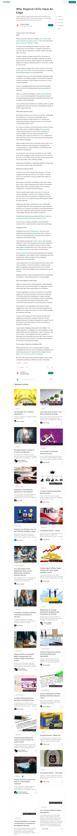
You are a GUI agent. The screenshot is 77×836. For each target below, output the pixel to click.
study (46, 192)
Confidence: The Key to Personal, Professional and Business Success (25, 615)
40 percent (23, 253)
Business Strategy (45, 648)
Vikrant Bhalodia (20, 834)
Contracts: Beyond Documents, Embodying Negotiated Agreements (50, 654)
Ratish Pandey (45, 422)
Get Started (72, 2)
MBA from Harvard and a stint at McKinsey (29, 354)
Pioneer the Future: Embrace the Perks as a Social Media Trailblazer (24, 782)
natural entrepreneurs (32, 231)
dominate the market (24, 249)
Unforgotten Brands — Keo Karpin (51, 773)
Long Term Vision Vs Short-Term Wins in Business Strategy (51, 413)
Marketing (17, 609)
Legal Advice (18, 651)
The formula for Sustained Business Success (49, 452)
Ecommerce (18, 818)
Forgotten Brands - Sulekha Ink (50, 735)
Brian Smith (19, 500)
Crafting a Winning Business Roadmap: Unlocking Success (24, 699)
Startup (19, 363)
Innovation (17, 446)
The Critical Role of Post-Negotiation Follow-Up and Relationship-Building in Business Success (23, 572)
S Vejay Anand (45, 502)
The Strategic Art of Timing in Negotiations (24, 413)
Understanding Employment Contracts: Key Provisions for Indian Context (24, 740)
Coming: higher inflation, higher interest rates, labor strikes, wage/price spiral (50, 570)
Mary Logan (45, 821)
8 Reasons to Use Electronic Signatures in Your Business (23, 491)
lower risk (43, 218)
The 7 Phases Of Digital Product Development (50, 811)
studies (43, 157)
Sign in (65, 2)
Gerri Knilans (19, 625)
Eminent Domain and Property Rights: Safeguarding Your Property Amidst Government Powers (24, 657)
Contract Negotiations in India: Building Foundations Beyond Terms (50, 696)
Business (26, 363)
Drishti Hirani (48, 624)
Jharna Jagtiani (48, 622)
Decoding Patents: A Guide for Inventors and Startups (24, 451)
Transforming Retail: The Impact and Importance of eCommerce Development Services (24, 823)
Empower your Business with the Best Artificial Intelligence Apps (25, 530)
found (18, 300)
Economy (43, 564)
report (45, 182)
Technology (44, 807)
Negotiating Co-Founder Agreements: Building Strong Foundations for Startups (49, 612)
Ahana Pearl (19, 540)
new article (46, 129)
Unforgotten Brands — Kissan (50, 530)
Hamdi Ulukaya (38, 241)
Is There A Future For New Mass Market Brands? (50, 492)
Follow (50, 25)
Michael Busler (46, 581)
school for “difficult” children (29, 43)
